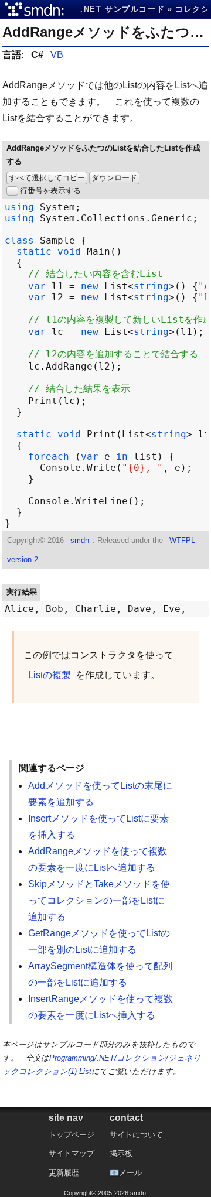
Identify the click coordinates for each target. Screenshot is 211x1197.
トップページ (71, 1134)
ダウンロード (114, 177)
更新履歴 (64, 1172)
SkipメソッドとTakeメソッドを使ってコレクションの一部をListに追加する (99, 900)
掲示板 (121, 1153)
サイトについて (136, 1134)
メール (130, 1172)
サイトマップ (71, 1153)
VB (56, 55)
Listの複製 (49, 675)
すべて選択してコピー (47, 177)
